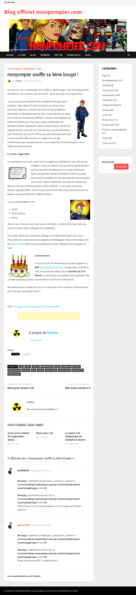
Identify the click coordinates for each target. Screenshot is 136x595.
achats (36, 366)
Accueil (10, 55)
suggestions (14, 374)
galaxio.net (16, 243)
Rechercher (108, 161)
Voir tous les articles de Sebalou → (42, 409)
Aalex (27, 366)
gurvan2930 (23, 524)
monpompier (29, 69)
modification (64, 370)
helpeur (25, 370)
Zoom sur (107, 142)
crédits (76, 366)
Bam (76, 590)
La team (22, 55)
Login (87, 55)
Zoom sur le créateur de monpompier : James (18, 436)
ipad (33, 370)
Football (106, 85)
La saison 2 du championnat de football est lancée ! (75, 436)
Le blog (105, 109)
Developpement (14, 69)
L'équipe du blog (110, 104)
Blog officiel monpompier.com (43, 11)
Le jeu (33, 55)
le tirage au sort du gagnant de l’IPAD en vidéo (37, 306)
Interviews (107, 100)
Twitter (58, 55)
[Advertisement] (49, 316)
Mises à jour (108, 119)
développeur (14, 370)
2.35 (21, 366)
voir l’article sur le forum (52, 267)
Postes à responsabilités (114, 129)
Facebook (45, 55)
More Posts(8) (36, 340)
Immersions (108, 90)
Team (39, 69)
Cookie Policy (73, 55)
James (40, 370)
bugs (57, 366)
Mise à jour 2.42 (44, 433)
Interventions (108, 95)
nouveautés (77, 370)
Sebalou (19, 81)
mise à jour (51, 370)
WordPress (66, 590)
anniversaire (46, 366)
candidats (66, 366)
